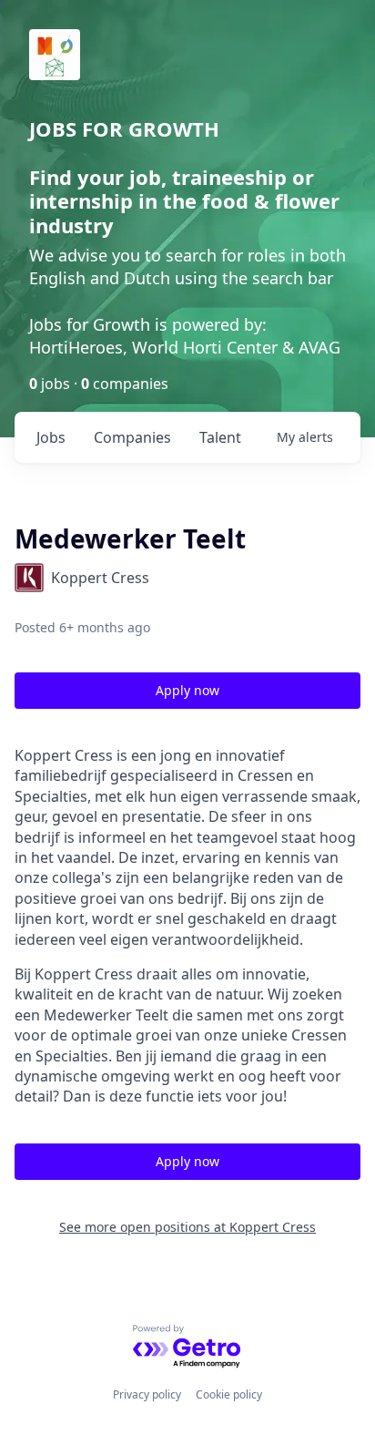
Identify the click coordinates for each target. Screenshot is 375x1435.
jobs (51, 437)
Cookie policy (229, 1394)
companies (132, 437)
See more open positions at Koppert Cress (187, 1226)
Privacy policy (147, 1394)
